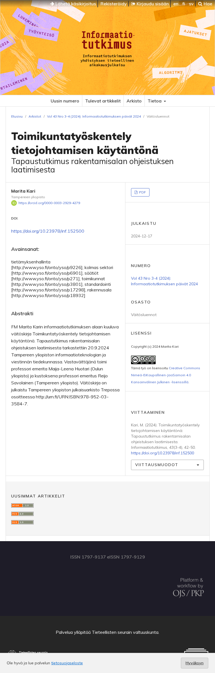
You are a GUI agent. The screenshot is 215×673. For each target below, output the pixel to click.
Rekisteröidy (114, 3)
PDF (142, 192)
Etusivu (17, 116)
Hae (207, 3)
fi (183, 3)
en (175, 3)
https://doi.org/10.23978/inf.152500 (47, 231)
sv (191, 3)
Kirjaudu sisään (152, 3)
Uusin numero (65, 101)
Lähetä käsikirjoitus (75, 3)
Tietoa (155, 101)
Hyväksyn (195, 662)
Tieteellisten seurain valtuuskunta (125, 632)
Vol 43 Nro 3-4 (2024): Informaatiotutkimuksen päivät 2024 (94, 116)
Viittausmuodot (156, 464)
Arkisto (134, 101)
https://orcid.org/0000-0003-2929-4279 (49, 203)
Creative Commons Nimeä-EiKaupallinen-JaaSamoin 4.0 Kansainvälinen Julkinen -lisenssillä (165, 375)
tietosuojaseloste (67, 662)
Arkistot (35, 116)
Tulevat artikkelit (103, 101)
